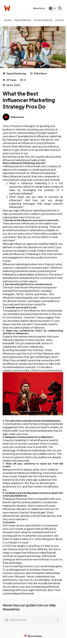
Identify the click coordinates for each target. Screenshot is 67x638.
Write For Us (39, 8)
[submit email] (58, 619)
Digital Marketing (22, 20)
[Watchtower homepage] (33, 636)
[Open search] (60, 8)
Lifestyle (59, 20)
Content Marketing (43, 20)
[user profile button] (52, 8)
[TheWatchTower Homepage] (7, 8)
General (8, 20)
